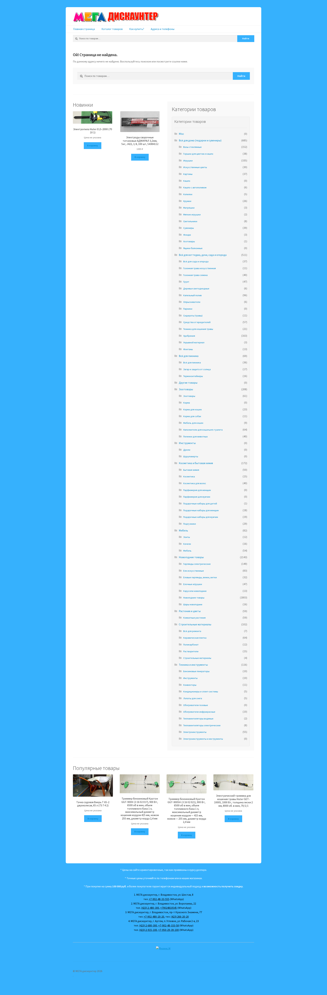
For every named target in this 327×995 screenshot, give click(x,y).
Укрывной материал (193, 342)
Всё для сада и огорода (195, 261)
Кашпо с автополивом (194, 187)
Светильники (190, 221)
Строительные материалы (195, 624)
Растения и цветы (190, 611)
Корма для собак (192, 416)
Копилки (187, 194)
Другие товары (188, 382)
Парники (187, 308)
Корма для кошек (192, 409)
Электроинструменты (194, 732)
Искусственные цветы (195, 167)
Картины (187, 174)
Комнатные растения (194, 617)
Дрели (186, 449)
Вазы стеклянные (192, 147)
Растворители (190, 651)
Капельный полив (192, 295)
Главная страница (84, 29)
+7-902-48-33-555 (159, 899)
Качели (187, 543)
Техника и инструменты (193, 664)
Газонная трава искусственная (199, 268)
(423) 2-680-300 (148, 925)
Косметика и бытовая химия (196, 463)
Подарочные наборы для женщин (201, 510)
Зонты (186, 537)
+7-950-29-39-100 (168, 930)
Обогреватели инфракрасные (199, 711)
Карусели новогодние (195, 591)
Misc (181, 133)
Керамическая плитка (194, 637)
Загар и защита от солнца (197, 369)
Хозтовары (189, 241)
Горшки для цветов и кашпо (198, 153)
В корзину (92, 145)
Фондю (187, 234)
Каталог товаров (112, 29)
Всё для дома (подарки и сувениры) (200, 140)
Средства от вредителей (197, 322)
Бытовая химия (191, 469)
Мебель (183, 530)
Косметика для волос (194, 483)
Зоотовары (186, 389)
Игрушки (188, 160)
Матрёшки (188, 207)
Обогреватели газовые (195, 705)
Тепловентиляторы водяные (198, 718)
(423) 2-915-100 (148, 930)
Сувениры (188, 227)
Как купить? (136, 29)
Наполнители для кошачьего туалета (203, 429)
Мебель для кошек (193, 422)
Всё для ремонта (192, 631)
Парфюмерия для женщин (197, 490)
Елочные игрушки (192, 584)
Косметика (189, 476)
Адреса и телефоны (162, 29)
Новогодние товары (191, 557)
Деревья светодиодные (196, 288)
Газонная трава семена (195, 275)
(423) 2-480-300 (150, 907)
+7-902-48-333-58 (168, 925)
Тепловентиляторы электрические (202, 725)
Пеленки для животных (195, 436)
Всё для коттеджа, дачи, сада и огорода (203, 255)
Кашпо (186, 180)
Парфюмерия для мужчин (196, 496)
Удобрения (189, 335)
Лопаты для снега (192, 698)
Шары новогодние (192, 604)
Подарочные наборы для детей (200, 503)
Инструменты (187, 443)
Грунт (186, 281)
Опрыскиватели (191, 301)
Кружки (187, 201)
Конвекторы (189, 684)
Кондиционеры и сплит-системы (200, 691)
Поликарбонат (191, 644)
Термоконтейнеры (193, 376)
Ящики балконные (193, 248)
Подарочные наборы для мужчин (200, 517)
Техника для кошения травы (198, 329)
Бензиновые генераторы (196, 671)
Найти (245, 38)
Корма (186, 402)
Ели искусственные (193, 570)
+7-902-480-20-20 (154, 916)
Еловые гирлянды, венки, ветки (200, 577)
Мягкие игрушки (192, 214)
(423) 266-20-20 (180, 916)
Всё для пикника (188, 356)
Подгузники (189, 523)
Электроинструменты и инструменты (203, 738)
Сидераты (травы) (193, 315)
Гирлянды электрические (197, 563)
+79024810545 (168, 907)
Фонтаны (188, 349)
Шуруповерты (190, 456)
